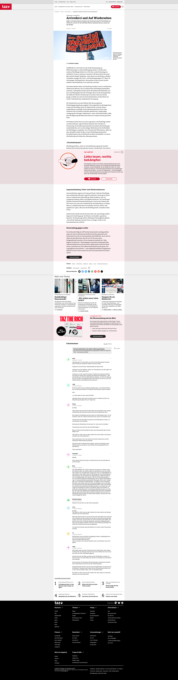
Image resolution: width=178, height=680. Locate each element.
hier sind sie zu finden (82, 352)
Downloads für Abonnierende (80, 662)
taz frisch (74, 638)
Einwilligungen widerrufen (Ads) (98, 673)
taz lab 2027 (93, 644)
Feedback (74, 656)
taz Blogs (110, 636)
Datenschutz (99, 671)
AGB (110, 671)
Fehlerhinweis (84, 268)
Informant (92, 671)
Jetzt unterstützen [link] (74, 257)
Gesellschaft (58, 615)
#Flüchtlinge (79, 263)
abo (109, 611)
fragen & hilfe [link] (73, 1)
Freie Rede (57, 644)
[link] (56, 7)
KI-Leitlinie (120, 669)
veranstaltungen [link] (62, 1)
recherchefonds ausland (114, 618)
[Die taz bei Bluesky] (119, 603)
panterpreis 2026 (112, 622)
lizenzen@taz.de (64, 670)
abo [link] (107, 1)
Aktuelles (92, 611)
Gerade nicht (117, 152)
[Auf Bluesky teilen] (86, 271)
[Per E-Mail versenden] (79, 271)
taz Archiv (110, 643)
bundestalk (57, 635)
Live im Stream (94, 640)
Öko (56, 613)
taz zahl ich (110, 615)
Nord (56, 624)
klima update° (58, 640)
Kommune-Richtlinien (111, 669)
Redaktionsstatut (100, 669)
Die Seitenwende (94, 615)
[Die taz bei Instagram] (122, 603)
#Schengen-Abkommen (102, 263)
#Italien (90, 263)
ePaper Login (75, 660)
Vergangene (93, 642)
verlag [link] (56, 1)
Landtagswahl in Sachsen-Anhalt (79, 614)
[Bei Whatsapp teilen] (92, 271)
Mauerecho (57, 642)
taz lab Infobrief (76, 642)
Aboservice (75, 658)
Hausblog (92, 613)
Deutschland (68, 11)
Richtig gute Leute (77, 618)
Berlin (56, 622)
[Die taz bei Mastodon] (116, 603)
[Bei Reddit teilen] (98, 271)
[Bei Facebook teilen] (89, 271)
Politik (62, 11)
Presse (92, 620)
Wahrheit (57, 626)
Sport (56, 620)
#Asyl (95, 263)
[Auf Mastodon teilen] (82, 271)
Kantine (57, 658)
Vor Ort (92, 638)
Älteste (110, 344)
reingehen (57, 647)
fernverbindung (59, 638)
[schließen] (122, 152)
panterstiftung (111, 620)
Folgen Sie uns (110, 603)
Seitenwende (115, 671)
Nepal (73, 611)
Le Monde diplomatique (114, 640)
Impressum (106, 671)
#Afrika (73, 263)
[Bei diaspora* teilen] (95, 271)
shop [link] (68, 1)
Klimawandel (75, 620)
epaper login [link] (119, 1)
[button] (123, 7)
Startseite (57, 11)
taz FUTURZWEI (112, 638)
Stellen (92, 618)
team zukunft (75, 635)
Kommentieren (76, 268)
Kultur (56, 618)
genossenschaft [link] (112, 1)
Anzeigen (57, 663)
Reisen (56, 656)
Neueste (105, 344)
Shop (56, 660)
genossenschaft (112, 613)
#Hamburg (85, 263)
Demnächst (93, 635)
